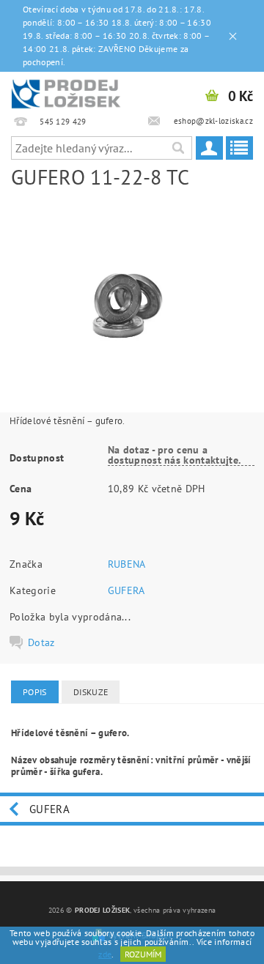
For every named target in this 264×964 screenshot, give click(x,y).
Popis (35, 691)
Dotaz (41, 642)
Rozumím (143, 954)
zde (104, 954)
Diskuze (90, 691)
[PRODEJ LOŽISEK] (66, 91)
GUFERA (126, 590)
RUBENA (127, 564)
